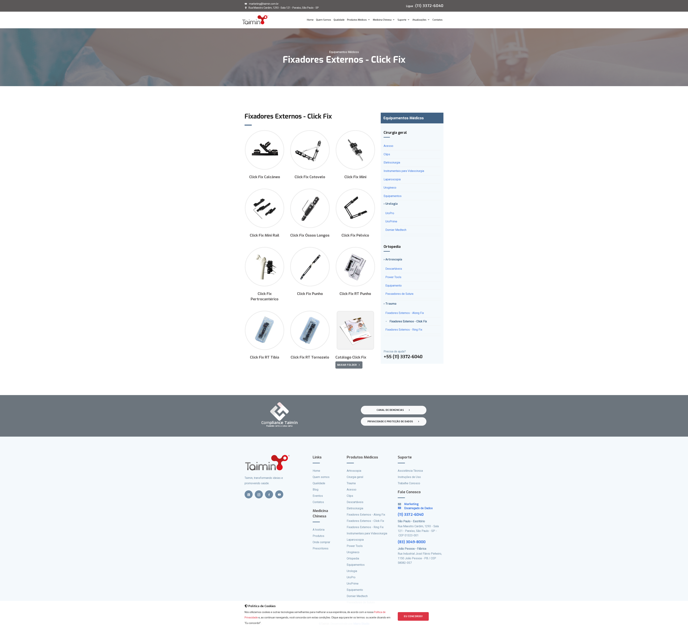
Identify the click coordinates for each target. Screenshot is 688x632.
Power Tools (393, 277)
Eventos (318, 496)
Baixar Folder (347, 364)
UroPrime (391, 221)
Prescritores (320, 548)
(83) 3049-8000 (412, 541)
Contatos (438, 19)
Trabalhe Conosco (409, 483)
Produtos (318, 536)
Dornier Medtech (395, 230)
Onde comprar (321, 542)
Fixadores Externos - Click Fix (408, 321)
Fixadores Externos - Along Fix (404, 313)
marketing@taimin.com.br (264, 3)
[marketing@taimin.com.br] (401, 508)
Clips (387, 154)
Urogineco (390, 187)
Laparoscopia (392, 179)
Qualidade (339, 19)
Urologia (352, 571)
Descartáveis (393, 268)
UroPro (389, 213)
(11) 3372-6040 (411, 514)
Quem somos (321, 477)
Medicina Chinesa (382, 19)
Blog (315, 489)
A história (318, 529)
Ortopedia (353, 558)
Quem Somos (323, 19)
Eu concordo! (413, 616)
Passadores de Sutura (399, 293)
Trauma (351, 483)
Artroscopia (354, 470)
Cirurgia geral (355, 477)
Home (310, 19)
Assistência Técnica (410, 470)
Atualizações (419, 19)
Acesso (388, 146)
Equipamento (393, 285)
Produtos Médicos (357, 19)
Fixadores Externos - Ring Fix (403, 329)
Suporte (402, 19)
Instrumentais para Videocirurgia (404, 171)
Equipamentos (393, 196)
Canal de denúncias (390, 410)
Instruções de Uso (409, 477)
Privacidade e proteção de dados (390, 421)
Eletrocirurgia (392, 162)
